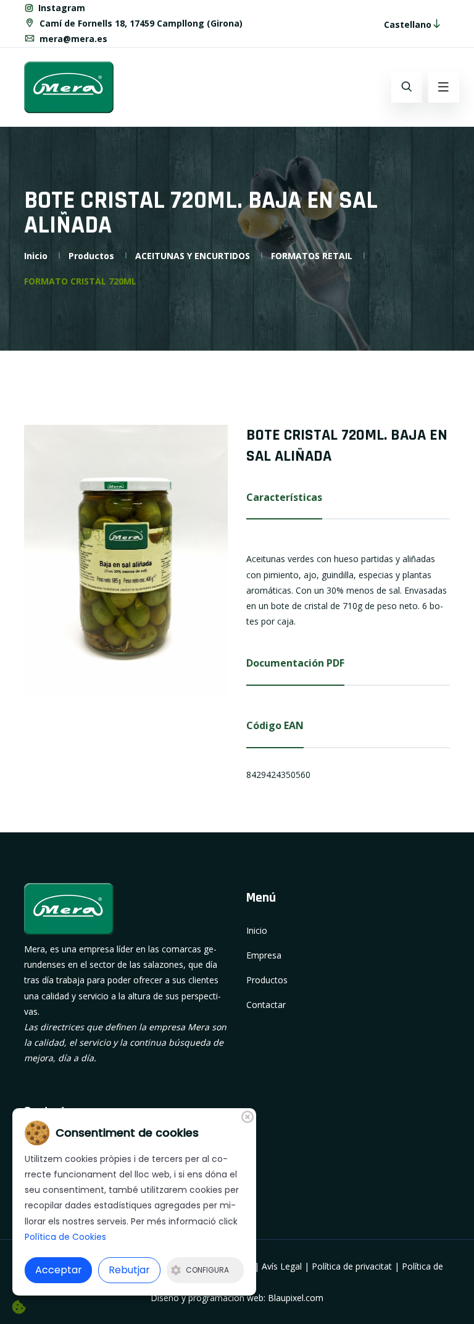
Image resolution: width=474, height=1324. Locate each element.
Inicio (36, 256)
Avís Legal (282, 1266)
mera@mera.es (72, 39)
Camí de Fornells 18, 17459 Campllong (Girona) (140, 23)
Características (284, 497)
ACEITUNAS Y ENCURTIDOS (192, 256)
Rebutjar (129, 1270)
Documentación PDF (295, 663)
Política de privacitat (352, 1266)
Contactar (266, 1004)
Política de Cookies (65, 1237)
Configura (207, 1270)
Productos (91, 256)
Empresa (263, 955)
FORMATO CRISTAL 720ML (80, 281)
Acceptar (58, 1270)
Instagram (60, 8)
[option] (126, 561)
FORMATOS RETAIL (311, 256)
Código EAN (275, 725)
